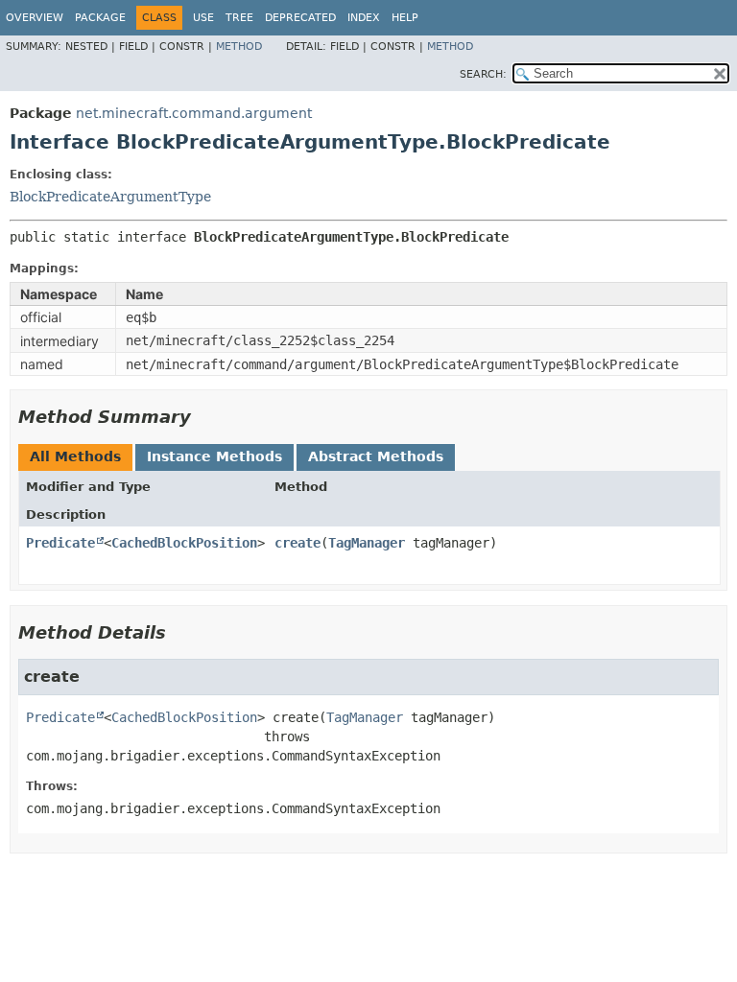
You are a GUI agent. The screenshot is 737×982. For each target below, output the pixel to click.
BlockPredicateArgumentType (110, 196)
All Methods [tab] (75, 456)
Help (405, 18)
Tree (239, 18)
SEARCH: (483, 74)
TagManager (366, 542)
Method (239, 46)
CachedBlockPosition (184, 542)
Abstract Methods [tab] (375, 456)
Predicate (60, 542)
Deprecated (300, 18)
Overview (34, 18)
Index (363, 18)
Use (203, 18)
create (297, 542)
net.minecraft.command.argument (194, 113)
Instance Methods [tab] (214, 456)
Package (100, 18)
